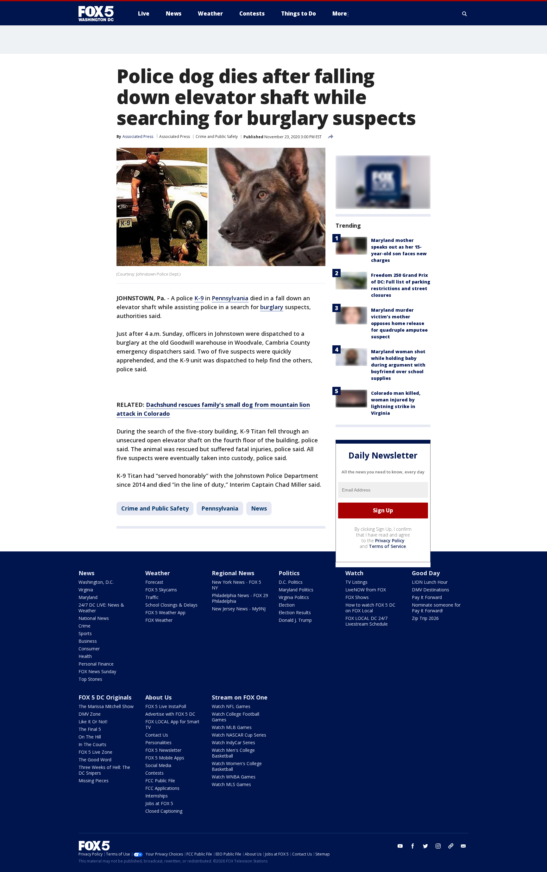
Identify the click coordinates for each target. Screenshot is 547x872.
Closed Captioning (163, 811)
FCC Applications (162, 788)
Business (88, 641)
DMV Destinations (430, 590)
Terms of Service (387, 546)
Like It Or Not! (93, 722)
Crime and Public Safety (217, 136)
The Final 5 (90, 729)
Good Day (426, 573)
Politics (289, 573)
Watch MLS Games (231, 784)
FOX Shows (357, 597)
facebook (413, 846)
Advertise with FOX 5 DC (170, 714)
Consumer (89, 649)
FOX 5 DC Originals (105, 697)
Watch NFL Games (231, 706)
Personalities (158, 742)
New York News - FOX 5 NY (236, 585)
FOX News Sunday (97, 671)
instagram (438, 846)
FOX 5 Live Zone (95, 752)
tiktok (451, 846)
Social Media (158, 765)
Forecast (154, 582)
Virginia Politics (294, 597)
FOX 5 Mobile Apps (164, 758)
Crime (85, 626)
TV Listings (356, 582)
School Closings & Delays (171, 605)
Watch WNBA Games (233, 777)
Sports (85, 633)
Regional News (233, 573)
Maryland (88, 597)
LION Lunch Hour (430, 582)
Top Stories (90, 679)
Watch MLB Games (232, 727)
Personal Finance (96, 664)
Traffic (152, 597)
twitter (425, 846)
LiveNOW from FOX (365, 590)
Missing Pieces (94, 781)
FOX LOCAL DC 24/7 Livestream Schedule (366, 621)
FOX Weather (159, 620)
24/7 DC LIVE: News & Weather (101, 608)
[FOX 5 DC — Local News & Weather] (99, 13)
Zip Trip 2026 (425, 618)
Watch (354, 573)
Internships (156, 796)
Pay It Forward (427, 597)
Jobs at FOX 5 (159, 803)
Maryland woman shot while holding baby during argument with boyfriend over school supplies (398, 364)
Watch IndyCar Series (233, 742)
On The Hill (90, 737)
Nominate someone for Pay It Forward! (436, 608)
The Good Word (95, 760)
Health (85, 656)
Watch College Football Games (235, 717)
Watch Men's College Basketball (233, 753)
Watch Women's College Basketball (237, 766)
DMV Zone (90, 714)
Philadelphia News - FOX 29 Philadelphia (240, 598)
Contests (154, 773)
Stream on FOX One (239, 697)
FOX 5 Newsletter (163, 750)
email (463, 846)
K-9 (199, 298)
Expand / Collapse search (464, 13)
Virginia (86, 590)
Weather (157, 573)
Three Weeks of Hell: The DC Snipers (104, 770)
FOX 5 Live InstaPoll (165, 706)
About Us (158, 697)
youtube (400, 846)
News (259, 508)
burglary (271, 307)
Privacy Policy (390, 540)
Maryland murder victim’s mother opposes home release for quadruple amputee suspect (399, 323)
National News (94, 618)
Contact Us (156, 735)
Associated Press (174, 136)
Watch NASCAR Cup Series (239, 735)
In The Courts (92, 744)
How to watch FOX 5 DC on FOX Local (370, 608)
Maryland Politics (296, 590)
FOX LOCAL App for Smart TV (172, 724)
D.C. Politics (291, 582)
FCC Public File (160, 781)
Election (287, 605)
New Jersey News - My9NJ (239, 609)
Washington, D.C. (96, 582)
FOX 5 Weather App (165, 612)
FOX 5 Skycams (161, 590)
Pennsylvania (230, 298)
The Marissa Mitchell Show (106, 706)
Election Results (295, 612)
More (339, 13)
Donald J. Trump (295, 620)
